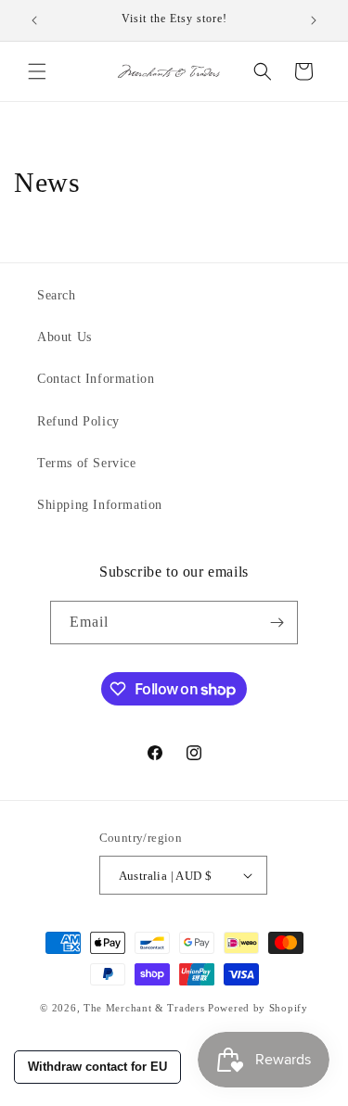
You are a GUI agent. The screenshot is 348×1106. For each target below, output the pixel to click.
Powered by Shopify (258, 1007)
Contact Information (95, 379)
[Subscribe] (276, 622)
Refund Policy (78, 421)
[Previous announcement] (34, 20)
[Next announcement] (313, 20)
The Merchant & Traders (144, 1007)
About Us (64, 337)
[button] (37, 71)
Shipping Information (99, 505)
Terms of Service (86, 463)
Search (56, 295)
